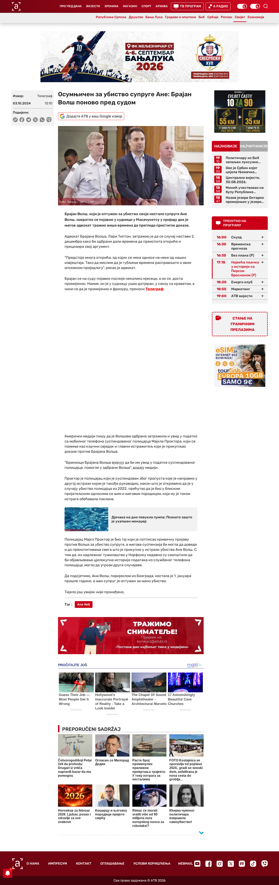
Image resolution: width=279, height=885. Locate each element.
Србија (212, 17)
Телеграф (154, 289)
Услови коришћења (151, 863)
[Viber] (264, 863)
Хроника (111, 6)
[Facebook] (208, 864)
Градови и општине (180, 17)
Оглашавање (112, 863)
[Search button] (265, 6)
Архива (162, 6)
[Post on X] (35, 119)
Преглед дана (71, 6)
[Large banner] (139, 56)
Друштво (136, 17)
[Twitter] (231, 864)
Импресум (57, 863)
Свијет (240, 17)
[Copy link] (15, 119)
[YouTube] (197, 864)
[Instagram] (220, 864)
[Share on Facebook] (22, 119)
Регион (226, 17)
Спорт (146, 6)
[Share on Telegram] (28, 119)
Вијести (93, 6)
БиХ (202, 17)
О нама (33, 863)
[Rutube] (242, 864)
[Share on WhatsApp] (42, 119)
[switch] (242, 6)
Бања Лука (154, 17)
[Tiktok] (253, 864)
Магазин (130, 6)
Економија (256, 17)
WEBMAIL (185, 863)
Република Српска (111, 17)
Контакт (83, 863)
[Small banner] (239, 111)
